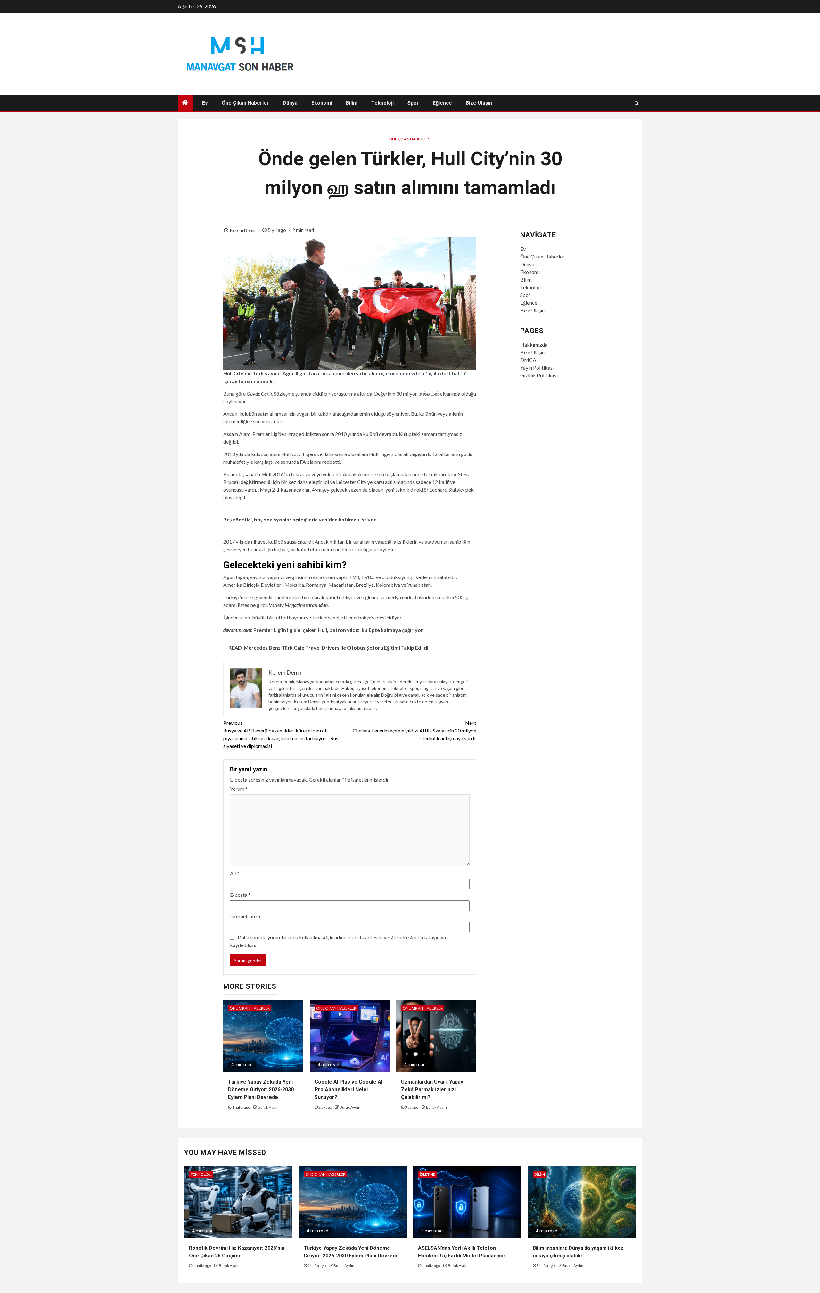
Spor (413, 103)
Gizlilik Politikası (539, 375)
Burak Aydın (268, 1107)
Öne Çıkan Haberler (245, 103)
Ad (235, 873)
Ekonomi (321, 103)
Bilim (351, 103)
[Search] (637, 103)
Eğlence (442, 103)
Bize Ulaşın (479, 103)
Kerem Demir (243, 230)
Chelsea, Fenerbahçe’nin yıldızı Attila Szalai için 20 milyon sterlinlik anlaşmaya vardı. (414, 730)
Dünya (290, 103)
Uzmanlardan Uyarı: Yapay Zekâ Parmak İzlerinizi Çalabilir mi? (432, 1089)
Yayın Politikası (537, 367)
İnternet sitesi (245, 916)
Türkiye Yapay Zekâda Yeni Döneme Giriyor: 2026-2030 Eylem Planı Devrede (261, 1089)
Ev (205, 103)
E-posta (240, 895)
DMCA (528, 360)
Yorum (239, 789)
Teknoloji (382, 103)
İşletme (427, 1174)
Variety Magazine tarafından (298, 605)
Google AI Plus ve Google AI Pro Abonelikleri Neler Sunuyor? (348, 1089)
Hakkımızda (533, 344)
